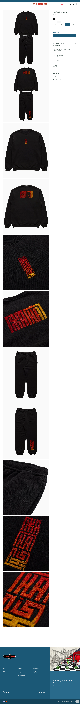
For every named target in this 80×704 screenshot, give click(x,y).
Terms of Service (20, 668)
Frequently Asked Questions (22, 674)
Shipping (54, 76)
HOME (4, 672)
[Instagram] (44, 692)
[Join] (75, 690)
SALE (4, 674)
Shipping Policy (20, 671)
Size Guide (59, 22)
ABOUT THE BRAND (56, 73)
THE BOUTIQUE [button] (35, 666)
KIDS (4, 671)
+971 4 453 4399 (36, 672)
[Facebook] (39, 692)
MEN (4, 668)
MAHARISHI (56, 11)
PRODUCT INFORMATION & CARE (58, 43)
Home (4, 8)
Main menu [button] (5, 666)
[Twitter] (41, 692)
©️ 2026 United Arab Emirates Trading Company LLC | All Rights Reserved (66, 701)
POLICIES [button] (19, 666)
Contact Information (21, 675)
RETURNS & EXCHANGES (57, 79)
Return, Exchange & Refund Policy (23, 672)
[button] (4, 4)
